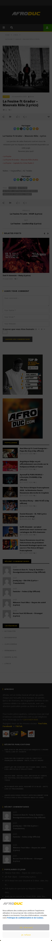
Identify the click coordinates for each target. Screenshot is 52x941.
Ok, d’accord (26, 927)
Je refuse (26, 934)
